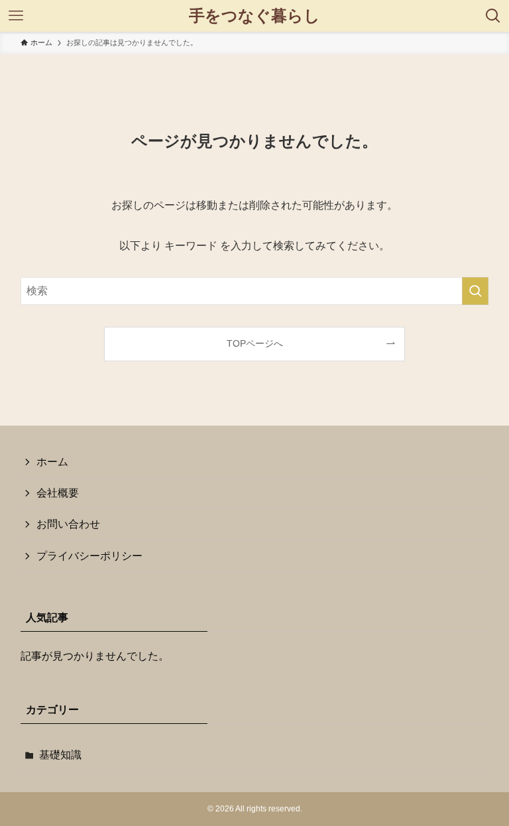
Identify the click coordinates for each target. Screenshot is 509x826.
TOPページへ (255, 343)
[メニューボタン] (16, 16)
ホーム (52, 461)
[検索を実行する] (475, 291)
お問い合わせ (68, 524)
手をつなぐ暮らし (254, 16)
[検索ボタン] (493, 16)
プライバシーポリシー (89, 555)
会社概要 (57, 493)
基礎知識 (60, 754)
